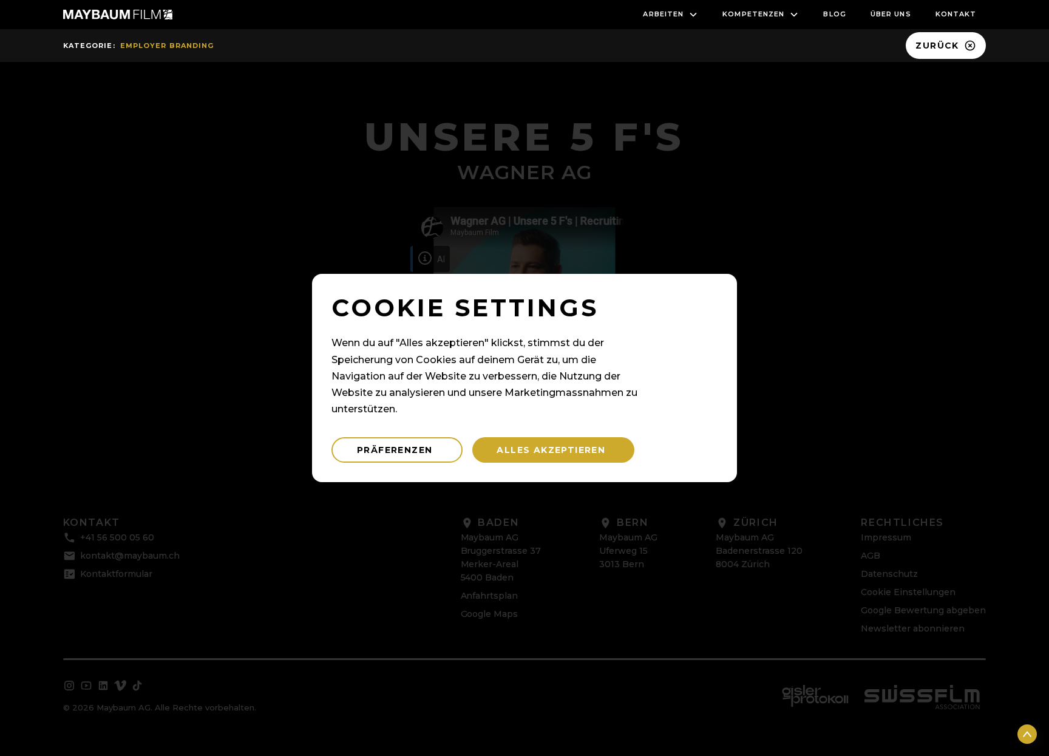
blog (834, 14)
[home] (117, 14)
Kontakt (956, 14)
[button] (670, 14)
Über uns (891, 14)
